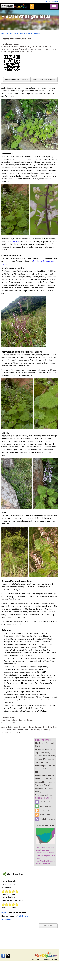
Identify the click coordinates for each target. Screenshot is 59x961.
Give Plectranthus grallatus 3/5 (10, 891)
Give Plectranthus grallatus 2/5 (6, 891)
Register (55, 1)
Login (48, 1)
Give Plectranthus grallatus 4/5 (13, 891)
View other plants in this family (43, 80)
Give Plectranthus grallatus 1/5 (3, 891)
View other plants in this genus (16, 80)
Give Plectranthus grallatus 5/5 (17, 891)
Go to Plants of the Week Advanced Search (20, 33)
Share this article (14, 874)
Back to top (48, 926)
